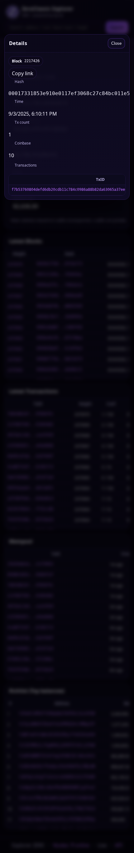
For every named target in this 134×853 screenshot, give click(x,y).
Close (116, 43)
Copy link (22, 73)
